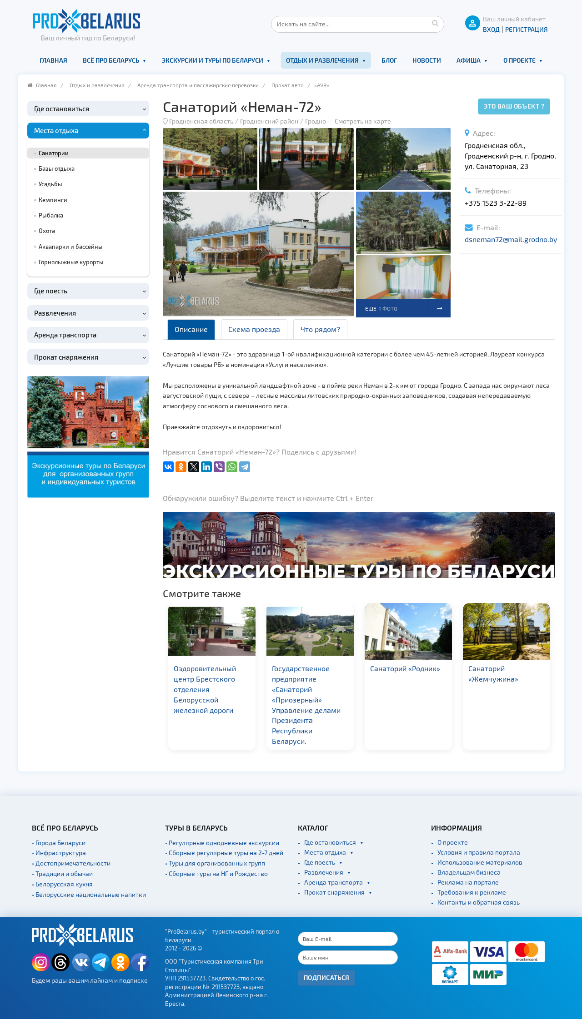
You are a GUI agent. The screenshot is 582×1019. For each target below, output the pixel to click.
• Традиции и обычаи (62, 873)
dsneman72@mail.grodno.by (511, 239)
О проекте (519, 60)
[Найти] (435, 23)
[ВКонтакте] (168, 466)
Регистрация (526, 29)
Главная (53, 60)
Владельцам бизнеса (469, 872)
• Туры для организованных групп (215, 863)
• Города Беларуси (58, 842)
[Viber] (219, 466)
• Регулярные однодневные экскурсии (222, 842)
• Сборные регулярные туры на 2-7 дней (224, 852)
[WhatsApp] (231, 466)
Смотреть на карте (363, 121)
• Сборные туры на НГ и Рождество (216, 873)
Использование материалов (479, 862)
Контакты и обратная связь (478, 902)
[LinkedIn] (206, 466)
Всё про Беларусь (111, 60)
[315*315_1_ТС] (88, 435)
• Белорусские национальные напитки (89, 894)
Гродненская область (201, 121)
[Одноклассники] (181, 466)
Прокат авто (287, 85)
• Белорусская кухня (62, 884)
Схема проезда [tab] (254, 329)
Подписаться (327, 977)
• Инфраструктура (59, 852)
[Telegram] (244, 466)
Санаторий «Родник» (361, 668)
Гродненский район (269, 121)
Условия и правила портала (478, 852)
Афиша (469, 60)
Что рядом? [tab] (320, 329)
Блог (389, 60)
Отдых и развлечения (322, 60)
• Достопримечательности (71, 863)
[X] (193, 466)
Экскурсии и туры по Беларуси (212, 60)
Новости (426, 60)
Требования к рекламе (471, 892)
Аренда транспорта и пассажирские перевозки (198, 85)
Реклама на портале (468, 882)
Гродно (315, 121)
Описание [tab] (191, 329)
